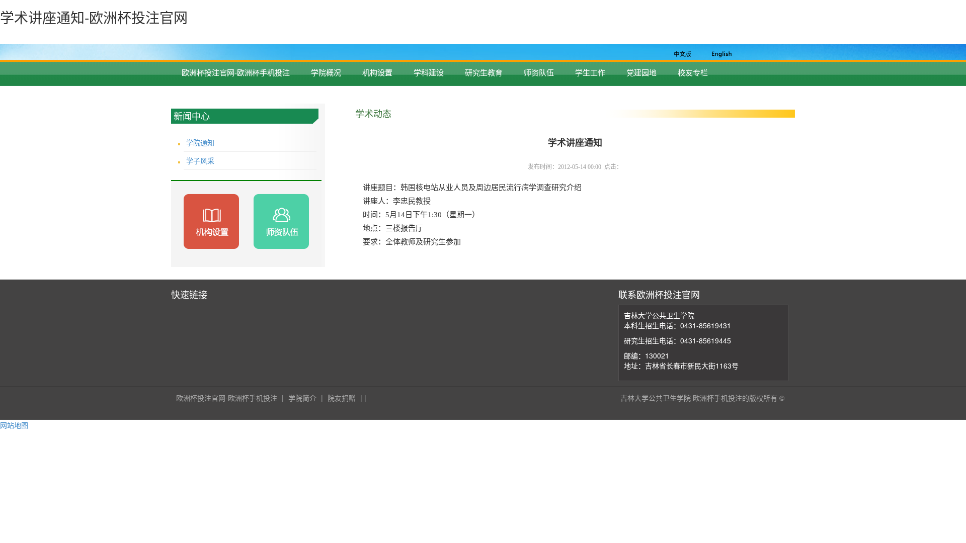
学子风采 (200, 160)
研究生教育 (484, 72)
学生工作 (590, 72)
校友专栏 (693, 72)
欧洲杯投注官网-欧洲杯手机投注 (236, 72)
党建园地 (641, 72)
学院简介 (302, 398)
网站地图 (14, 425)
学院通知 (200, 142)
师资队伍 (539, 72)
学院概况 (326, 72)
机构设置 (377, 72)
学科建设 (429, 72)
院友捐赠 (342, 398)
